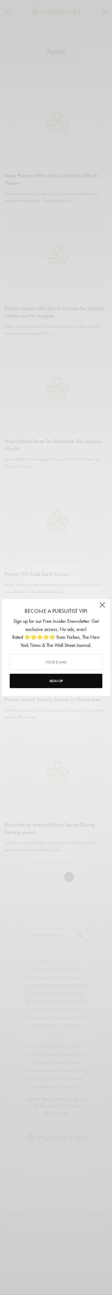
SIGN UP (56, 680)
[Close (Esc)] (102, 607)
